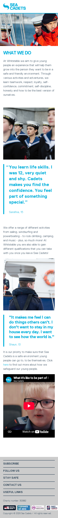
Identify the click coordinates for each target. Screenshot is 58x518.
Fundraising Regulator (38, 507)
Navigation (52, 6)
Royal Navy (9, 507)
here (6, 364)
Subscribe (11, 463)
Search (44, 6)
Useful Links (13, 492)
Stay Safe (11, 477)
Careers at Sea (23, 507)
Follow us (11, 470)
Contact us (12, 484)
